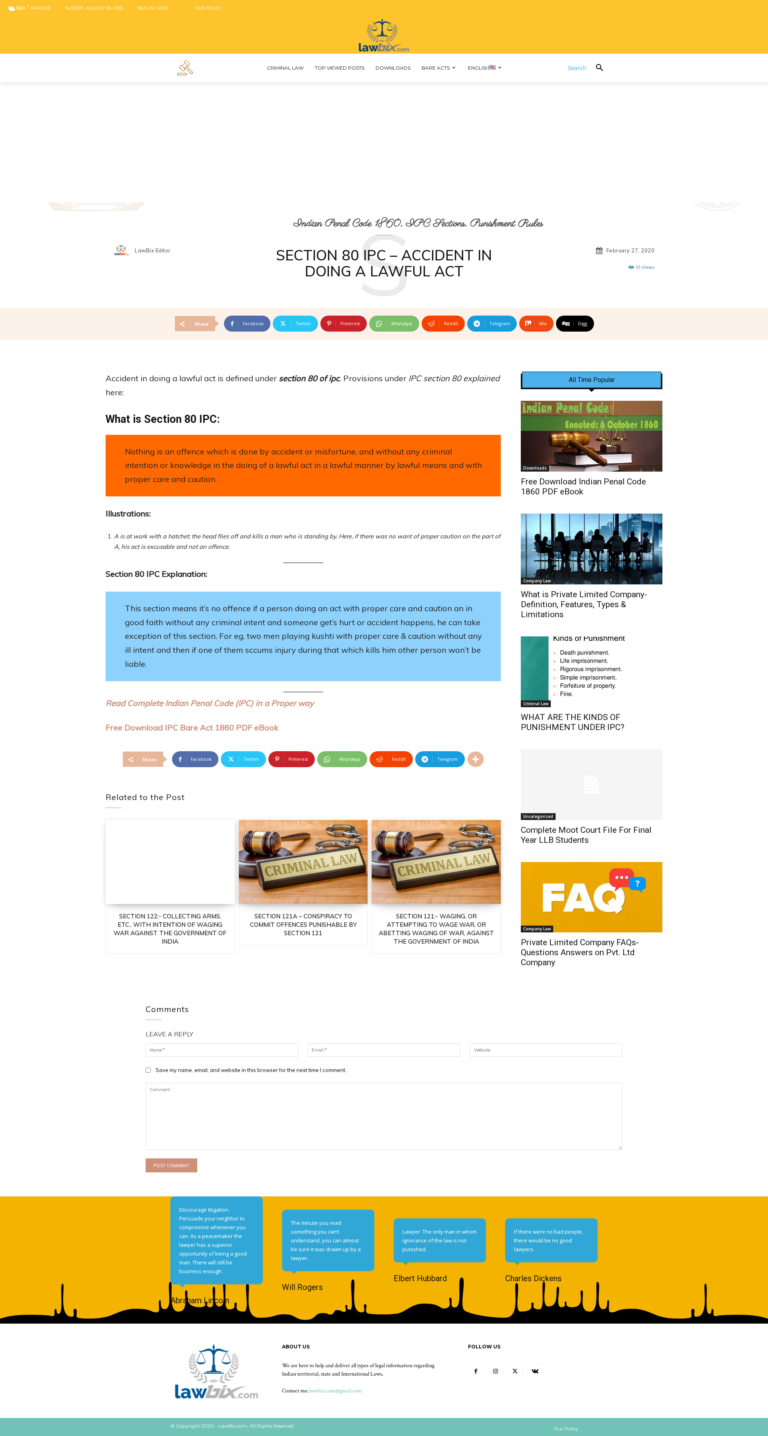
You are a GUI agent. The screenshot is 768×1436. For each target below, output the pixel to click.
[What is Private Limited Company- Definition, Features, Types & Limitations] (591, 549)
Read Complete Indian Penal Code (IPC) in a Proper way (210, 703)
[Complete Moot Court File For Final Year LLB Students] (591, 784)
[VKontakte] (535, 1371)
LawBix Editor (153, 251)
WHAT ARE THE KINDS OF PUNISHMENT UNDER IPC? (572, 722)
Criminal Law (535, 703)
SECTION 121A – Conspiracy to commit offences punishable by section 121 (303, 924)
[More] (475, 759)
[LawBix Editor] (124, 251)
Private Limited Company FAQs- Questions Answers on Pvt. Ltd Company (580, 952)
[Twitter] (515, 1371)
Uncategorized (538, 816)
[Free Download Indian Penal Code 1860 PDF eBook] (591, 436)
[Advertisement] (384, 142)
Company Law (537, 581)
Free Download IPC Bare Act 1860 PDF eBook (192, 727)
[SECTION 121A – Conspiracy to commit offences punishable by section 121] (303, 862)
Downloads (535, 468)
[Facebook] (476, 1371)
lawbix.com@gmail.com (336, 1390)
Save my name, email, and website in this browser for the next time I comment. (251, 1070)
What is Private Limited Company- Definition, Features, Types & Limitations (584, 604)
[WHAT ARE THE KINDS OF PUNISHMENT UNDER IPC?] (591, 671)
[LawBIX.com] (384, 35)
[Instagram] (495, 1371)
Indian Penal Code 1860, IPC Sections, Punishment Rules (418, 223)
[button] (590, 68)
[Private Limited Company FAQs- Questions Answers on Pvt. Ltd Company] (591, 897)
